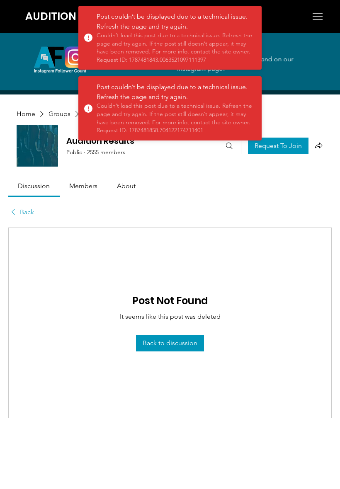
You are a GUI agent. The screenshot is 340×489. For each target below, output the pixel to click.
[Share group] (318, 145)
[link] (34, 186)
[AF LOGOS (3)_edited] (60, 59)
